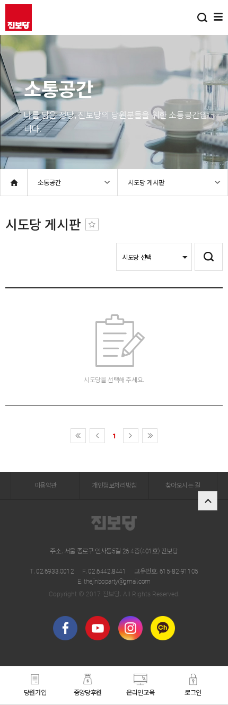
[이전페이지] (97, 436)
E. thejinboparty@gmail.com (114, 581)
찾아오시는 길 (182, 485)
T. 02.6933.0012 (52, 571)
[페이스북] (65, 628)
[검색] (202, 17)
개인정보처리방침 (114, 485)
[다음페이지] (130, 436)
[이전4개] (78, 436)
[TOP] (207, 500)
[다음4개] (149, 436)
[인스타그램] (130, 628)
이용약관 (45, 485)
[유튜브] (97, 628)
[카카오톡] (163, 628)
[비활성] (92, 224)
